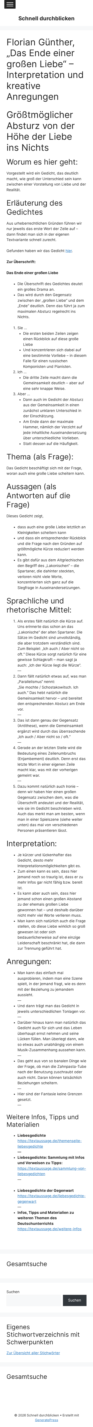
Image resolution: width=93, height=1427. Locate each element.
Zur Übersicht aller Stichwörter (33, 1353)
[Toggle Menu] (9, 4)
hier (69, 251)
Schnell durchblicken (46, 18)
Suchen (12, 1292)
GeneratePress (46, 1420)
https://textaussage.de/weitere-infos (50, 1229)
